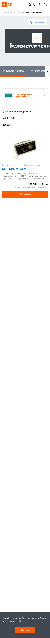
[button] (17, 112)
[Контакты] (34, 4)
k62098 (19, 165)
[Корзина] (45, 4)
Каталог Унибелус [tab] (15, 71)
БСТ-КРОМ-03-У (14, 169)
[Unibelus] (10, 4)
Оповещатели (7, 165)
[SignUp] (39, 4)
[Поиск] (29, 4)
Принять (25, 630)
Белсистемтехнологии (33, 165)
